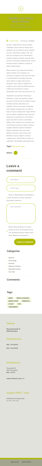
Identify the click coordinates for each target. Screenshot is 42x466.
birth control (16, 146)
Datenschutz (26, 462)
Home (12, 25)
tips (19, 304)
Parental (11, 263)
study (23, 146)
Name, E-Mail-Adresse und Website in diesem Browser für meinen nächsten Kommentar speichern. (20, 197)
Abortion (11, 258)
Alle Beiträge (21, 25)
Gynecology (12, 260)
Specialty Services (15, 269)
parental (26, 301)
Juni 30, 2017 (14, 41)
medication (13, 301)
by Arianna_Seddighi (27, 41)
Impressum (15, 462)
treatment (13, 307)
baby (11, 298)
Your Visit (12, 272)
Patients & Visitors (15, 266)
